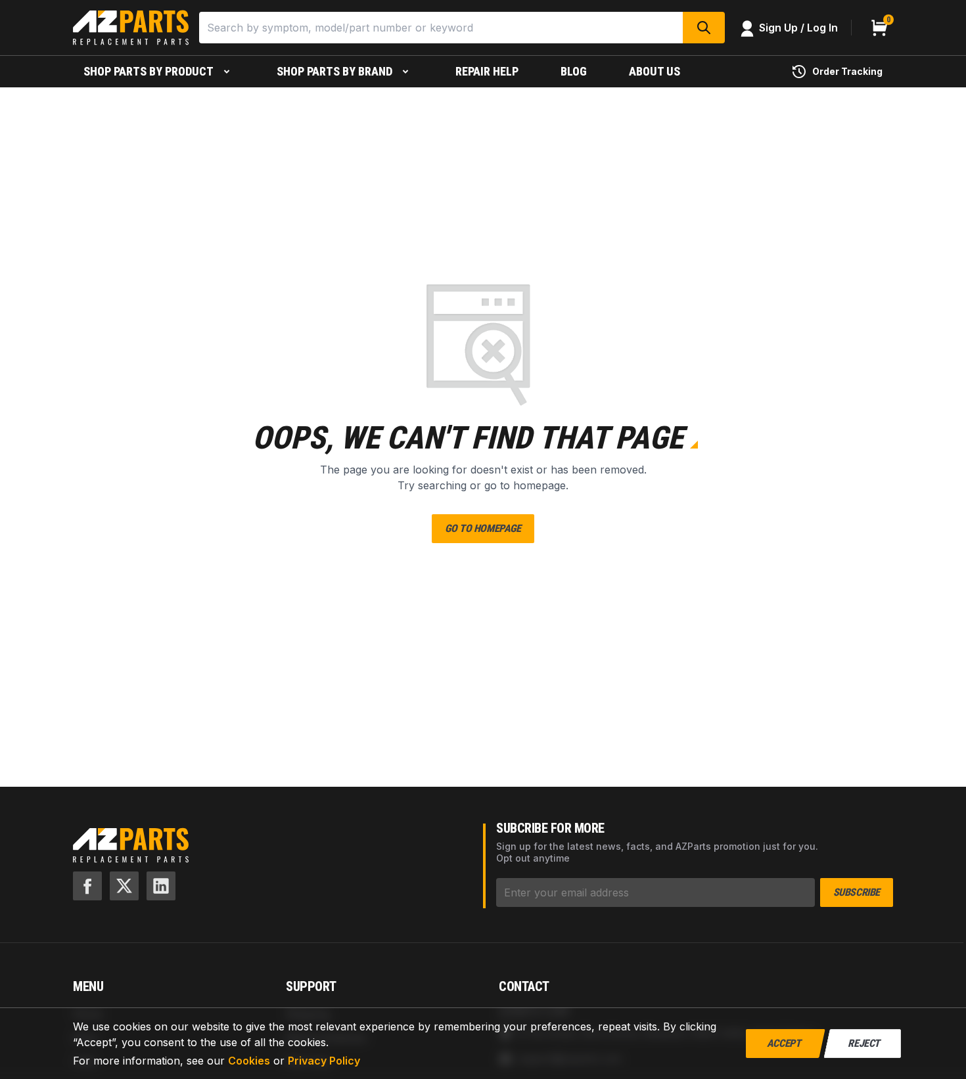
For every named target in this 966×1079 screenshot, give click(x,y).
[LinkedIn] (161, 885)
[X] (124, 885)
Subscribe (856, 892)
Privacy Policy (324, 1060)
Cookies (249, 1060)
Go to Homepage (482, 528)
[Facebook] (87, 885)
